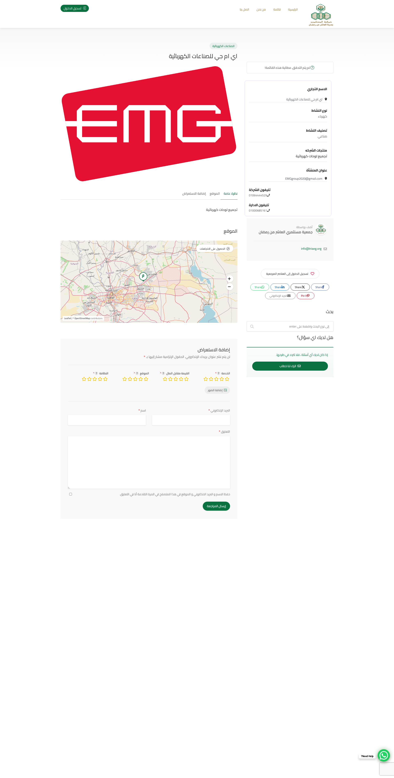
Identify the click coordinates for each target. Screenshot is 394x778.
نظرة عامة (230, 194)
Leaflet (67, 318)
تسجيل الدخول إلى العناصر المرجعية (287, 273)
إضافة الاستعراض (194, 194)
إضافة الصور (215, 390)
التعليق (224, 431)
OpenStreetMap (82, 318)
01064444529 (259, 192)
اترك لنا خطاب (288, 366)
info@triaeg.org (311, 249)
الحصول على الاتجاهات (212, 248)
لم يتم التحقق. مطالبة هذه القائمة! (287, 68)
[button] (229, 278)
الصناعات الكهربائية (223, 46)
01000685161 (259, 207)
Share (319, 287)
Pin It (304, 295)
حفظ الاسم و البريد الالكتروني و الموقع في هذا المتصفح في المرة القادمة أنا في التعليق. (175, 494)
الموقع (215, 194)
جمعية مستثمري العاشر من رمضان (286, 232)
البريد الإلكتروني (219, 410)
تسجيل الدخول (73, 8)
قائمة (277, 9)
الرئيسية (293, 9)
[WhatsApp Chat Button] (384, 755)
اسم (142, 410)
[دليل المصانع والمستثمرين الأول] (321, 14)
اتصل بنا (244, 9)
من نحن (261, 9)
